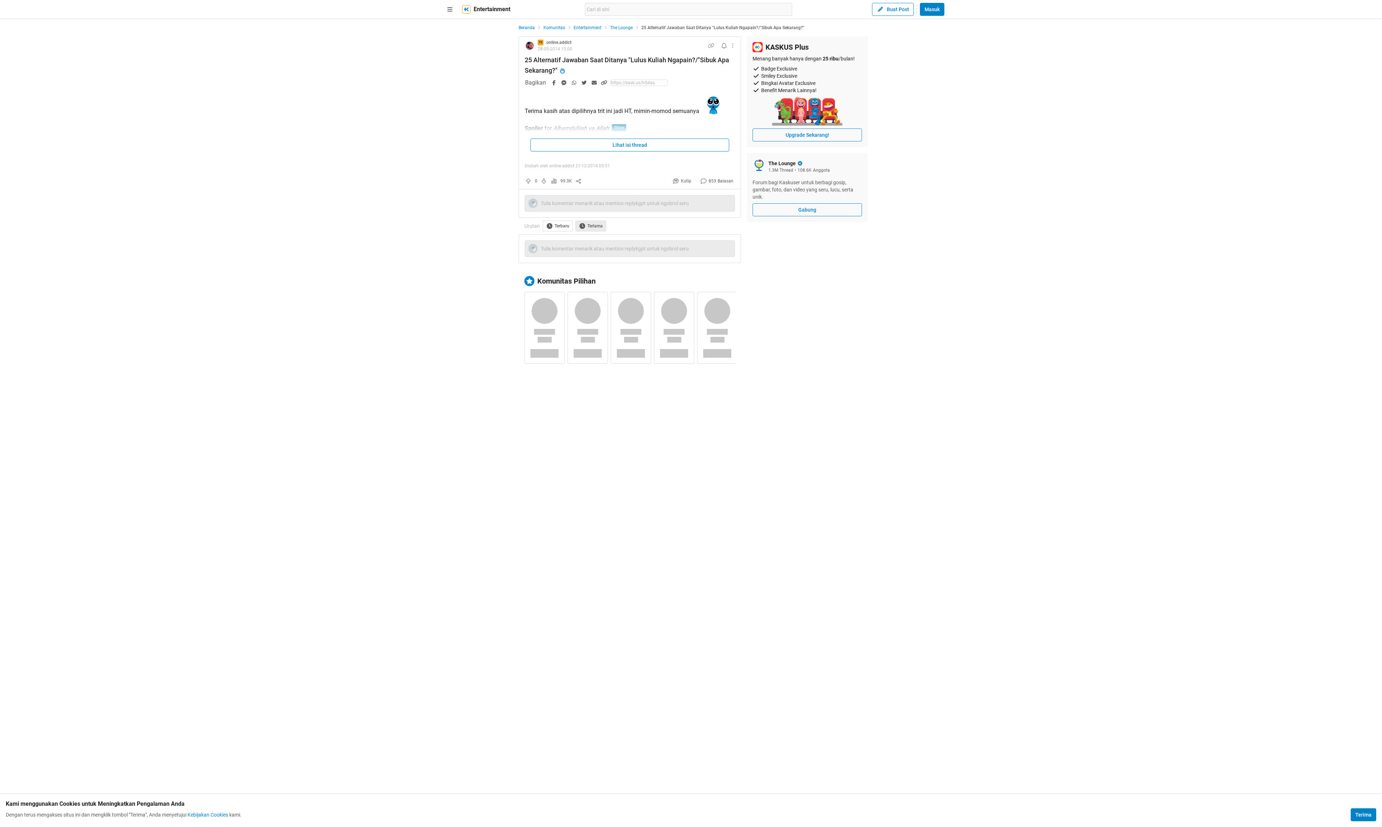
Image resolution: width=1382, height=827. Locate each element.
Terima (1363, 815)
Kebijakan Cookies (208, 815)
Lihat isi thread (630, 145)
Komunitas (554, 27)
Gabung (807, 210)
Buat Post (898, 9)
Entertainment (587, 27)
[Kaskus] (466, 9)
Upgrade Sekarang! (807, 135)
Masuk (932, 9)
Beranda (527, 27)
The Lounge (621, 27)
